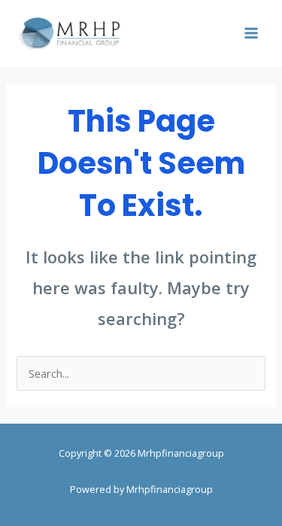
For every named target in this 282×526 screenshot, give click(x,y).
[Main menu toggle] (251, 33)
